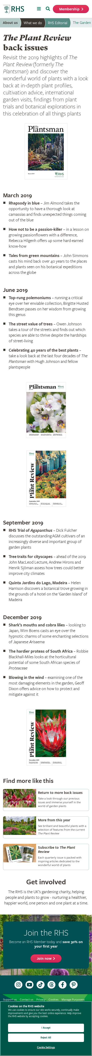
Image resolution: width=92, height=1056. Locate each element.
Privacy (41, 999)
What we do (33, 23)
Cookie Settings (46, 1047)
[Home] (13, 9)
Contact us (26, 999)
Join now (44, 958)
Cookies (54, 999)
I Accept (46, 1027)
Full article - (46, 800)
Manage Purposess (73, 999)
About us (10, 23)
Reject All (46, 1037)
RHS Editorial (57, 23)
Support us (10, 999)
